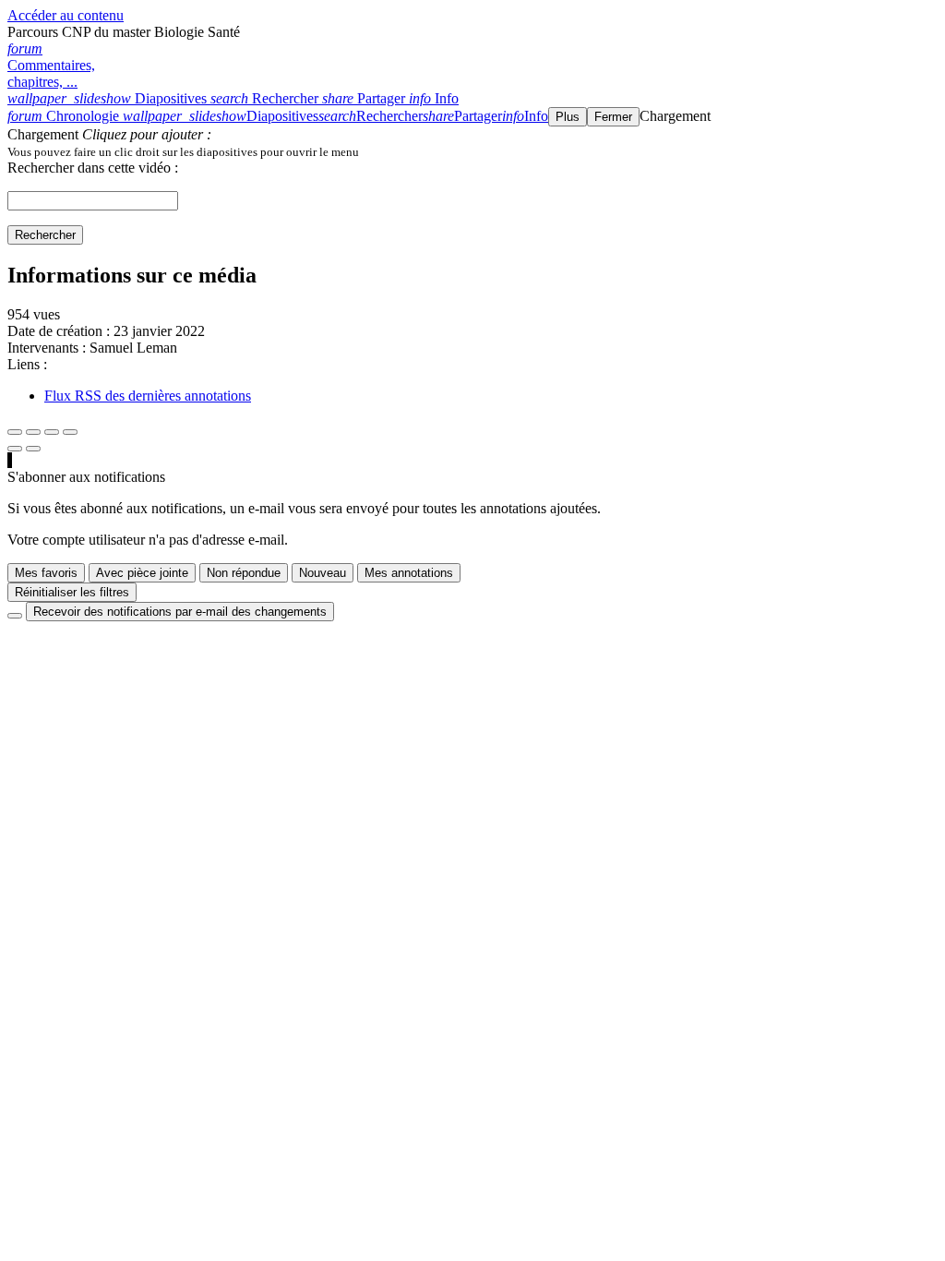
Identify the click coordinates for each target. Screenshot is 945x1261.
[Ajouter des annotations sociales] (14, 448)
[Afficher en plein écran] (14, 432)
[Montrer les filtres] (33, 432)
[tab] (108, 98)
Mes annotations (409, 573)
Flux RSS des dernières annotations (147, 395)
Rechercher (45, 235)
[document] (472, 151)
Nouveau (322, 573)
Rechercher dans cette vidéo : (92, 167)
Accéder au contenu (65, 15)
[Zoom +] (70, 432)
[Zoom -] (51, 432)
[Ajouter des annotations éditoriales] (33, 448)
